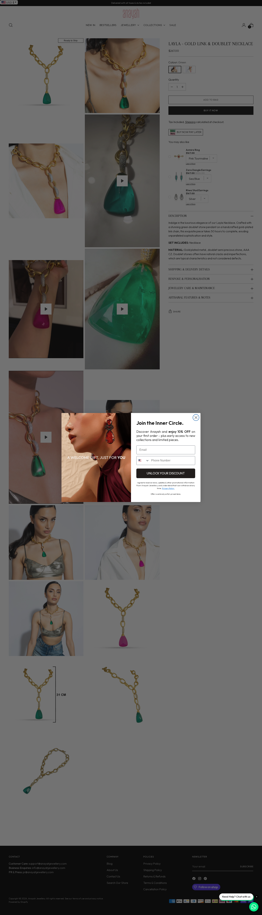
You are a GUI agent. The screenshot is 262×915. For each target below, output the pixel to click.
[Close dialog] (196, 417)
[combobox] (143, 460)
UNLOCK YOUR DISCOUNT (166, 473)
